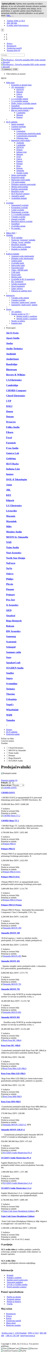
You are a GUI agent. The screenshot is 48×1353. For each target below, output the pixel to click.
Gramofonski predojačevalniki (28, 133)
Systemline (11, 683)
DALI (9, 406)
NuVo (9, 568)
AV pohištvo (16, 312)
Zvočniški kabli (17, 263)
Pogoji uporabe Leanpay (17, 1287)
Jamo (9, 484)
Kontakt (10, 1275)
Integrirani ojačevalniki (20, 140)
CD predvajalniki (18, 182)
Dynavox (11, 421)
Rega (18, 166)
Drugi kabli (15, 275)
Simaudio (20, 170)
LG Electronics (14, 505)
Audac (9, 343)
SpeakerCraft (13, 662)
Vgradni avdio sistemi (20, 298)
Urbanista (11, 699)
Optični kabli (16, 261)
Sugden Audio (22, 173)
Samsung (11, 636)
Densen (19, 150)
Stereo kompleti (17, 124)
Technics (10, 688)
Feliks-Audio (13, 427)
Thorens (10, 694)
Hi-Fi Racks (12, 463)
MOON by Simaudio (17, 537)
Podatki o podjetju (14, 1278)
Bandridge (11, 364)
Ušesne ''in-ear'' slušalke (21, 242)
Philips (9, 579)
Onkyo (19, 94)
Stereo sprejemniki (18, 175)
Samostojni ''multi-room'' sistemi (24, 305)
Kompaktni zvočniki (19, 207)
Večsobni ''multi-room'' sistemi (23, 302)
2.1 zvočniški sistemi (19, 99)
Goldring (11, 458)
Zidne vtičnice (17, 288)
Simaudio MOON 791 (10, 989)
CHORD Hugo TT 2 (10, 821)
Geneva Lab (12, 453)
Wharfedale (12, 709)
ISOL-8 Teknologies (16, 479)
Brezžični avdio (17, 191)
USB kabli (15, 272)
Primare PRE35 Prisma (11, 905)
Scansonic (11, 641)
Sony (9, 657)
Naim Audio (12, 547)
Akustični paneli (17, 196)
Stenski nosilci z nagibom (26, 316)
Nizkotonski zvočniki (20, 212)
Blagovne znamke (13, 1325)
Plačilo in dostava (14, 1301)
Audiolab (20, 143)
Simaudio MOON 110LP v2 (13, 1130)
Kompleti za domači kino (21, 85)
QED (9, 610)
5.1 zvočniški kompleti (20, 214)
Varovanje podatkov (15, 1282)
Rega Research (14, 620)
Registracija (11, 1314)
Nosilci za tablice (18, 321)
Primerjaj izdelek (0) (9, 780)
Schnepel (10, 647)
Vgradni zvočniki (18, 217)
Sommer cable (13, 652)
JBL (8, 489)
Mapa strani (11, 1323)
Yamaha (19, 96)
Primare (19, 163)
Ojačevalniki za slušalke (21, 247)
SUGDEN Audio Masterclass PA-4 (16, 1158)
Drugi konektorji (18, 286)
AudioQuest (12, 359)
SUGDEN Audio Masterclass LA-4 (16, 1188)
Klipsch (10, 500)
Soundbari (15, 106)
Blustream (11, 369)
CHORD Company (16, 390)
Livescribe (11, 510)
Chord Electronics (15, 395)
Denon (9, 411)
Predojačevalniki (18, 177)
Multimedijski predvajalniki (22, 108)
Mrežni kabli (16, 277)
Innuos (9, 474)
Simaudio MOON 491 (10, 961)
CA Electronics (14, 380)
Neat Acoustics (13, 552)
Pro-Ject (10, 599)
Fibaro (9, 432)
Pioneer (19, 117)
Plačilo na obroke (14, 1297)
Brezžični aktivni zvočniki (21, 221)
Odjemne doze (22, 138)
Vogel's (9, 704)
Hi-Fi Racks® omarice (20, 194)
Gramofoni (16, 129)
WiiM (9, 715)
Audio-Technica (14, 348)
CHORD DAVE (8, 792)
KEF (8, 495)
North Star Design (15, 558)
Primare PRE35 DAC (10, 877)
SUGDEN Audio (15, 668)
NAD (18, 157)
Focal (9, 437)
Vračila (10, 1304)
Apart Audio (12, 338)
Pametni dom (16, 323)
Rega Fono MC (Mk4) (10, 1045)
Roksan (19, 168)
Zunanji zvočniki (18, 219)
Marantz (19, 92)
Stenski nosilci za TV (20, 314)
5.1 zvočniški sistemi (19, 101)
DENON (20, 89)
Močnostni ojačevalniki (20, 180)
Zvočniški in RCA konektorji (23, 279)
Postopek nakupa (14, 1299)
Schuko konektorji (18, 284)
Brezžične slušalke (18, 244)
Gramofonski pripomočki (26, 136)
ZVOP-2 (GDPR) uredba (17, 1284)
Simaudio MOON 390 (10, 933)
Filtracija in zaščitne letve (21, 291)
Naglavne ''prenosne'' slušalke (23, 240)
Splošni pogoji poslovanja (17, 1280)
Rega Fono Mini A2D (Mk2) (13, 1073)
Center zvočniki (17, 210)
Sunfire (10, 673)
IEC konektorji (17, 281)
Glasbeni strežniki (18, 126)
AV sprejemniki (17, 87)
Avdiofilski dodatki (19, 198)
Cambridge (20, 113)
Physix (9, 584)
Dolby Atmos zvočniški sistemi (23, 103)
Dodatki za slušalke (19, 249)
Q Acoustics (12, 605)
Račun (8, 1318)
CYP (8, 401)
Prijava (9, 1316)
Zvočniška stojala (18, 226)
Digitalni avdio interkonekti (22, 258)
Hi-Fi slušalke (17, 238)
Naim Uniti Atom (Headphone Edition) (18, 1216)
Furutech (11, 442)
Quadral (10, 615)
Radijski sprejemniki (19, 189)
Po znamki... (16, 228)
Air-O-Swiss (12, 333)
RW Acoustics (13, 631)
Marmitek (11, 521)
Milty (9, 526)
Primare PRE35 (8, 849)
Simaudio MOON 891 (10, 1017)
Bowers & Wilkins (15, 374)
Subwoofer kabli (18, 265)
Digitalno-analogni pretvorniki (23, 184)
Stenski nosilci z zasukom (26, 319)
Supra (9, 678)
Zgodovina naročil (13, 1321)
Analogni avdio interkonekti (22, 256)
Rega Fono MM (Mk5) (11, 1102)
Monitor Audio (14, 531)
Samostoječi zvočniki (19, 205)
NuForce (10, 563)
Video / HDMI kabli (19, 270)
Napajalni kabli (17, 268)
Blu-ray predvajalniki (20, 110)
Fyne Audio (12, 448)
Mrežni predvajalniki (19, 187)
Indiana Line (21, 152)
